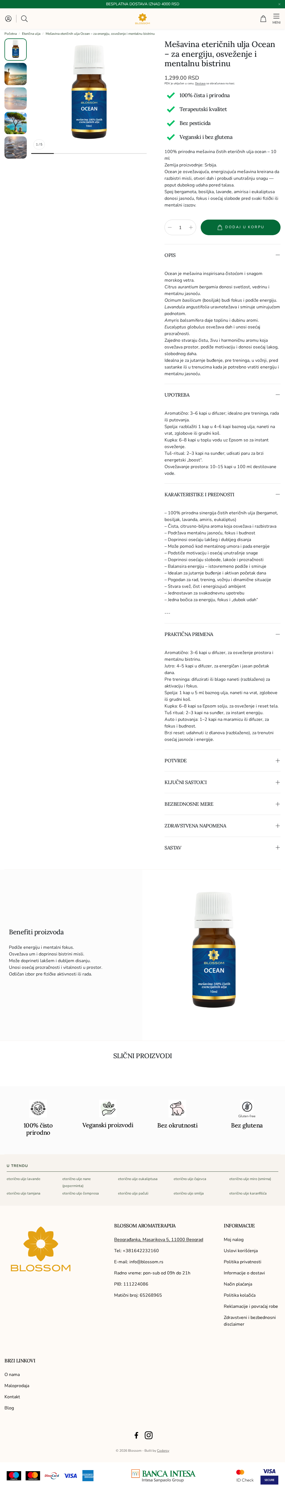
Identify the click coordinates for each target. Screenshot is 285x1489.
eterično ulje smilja (189, 1193)
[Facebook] (136, 1435)
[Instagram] (149, 1435)
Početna (10, 33)
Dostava (200, 83)
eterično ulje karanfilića (248, 1193)
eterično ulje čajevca (190, 1178)
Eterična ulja (31, 33)
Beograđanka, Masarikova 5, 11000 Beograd (158, 1240)
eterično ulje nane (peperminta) (76, 1182)
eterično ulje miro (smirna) (250, 1178)
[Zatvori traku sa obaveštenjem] (279, 4)
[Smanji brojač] (170, 227)
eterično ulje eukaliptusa (138, 1178)
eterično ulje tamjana (23, 1193)
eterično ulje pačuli (133, 1193)
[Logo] (163, 1475)
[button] (25, 19)
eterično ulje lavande (23, 1178)
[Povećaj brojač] (191, 227)
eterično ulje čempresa (80, 1193)
